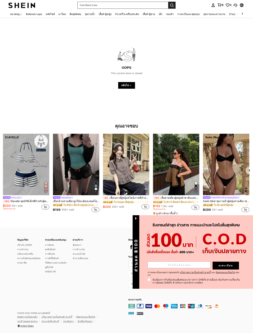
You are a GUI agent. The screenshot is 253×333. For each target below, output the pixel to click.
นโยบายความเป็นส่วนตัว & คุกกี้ (56, 317)
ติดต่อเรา (77, 245)
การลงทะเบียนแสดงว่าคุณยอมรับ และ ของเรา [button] (193, 273)
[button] (235, 5)
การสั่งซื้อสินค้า (52, 258)
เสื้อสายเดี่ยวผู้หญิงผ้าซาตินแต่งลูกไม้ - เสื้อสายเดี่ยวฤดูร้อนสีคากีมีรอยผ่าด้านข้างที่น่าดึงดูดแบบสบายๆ (176, 197)
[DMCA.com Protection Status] (140, 313)
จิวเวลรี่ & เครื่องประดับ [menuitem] (127, 14)
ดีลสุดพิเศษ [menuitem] (75, 14)
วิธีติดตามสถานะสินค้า (56, 263)
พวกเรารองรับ (135, 300)
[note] (166, 213)
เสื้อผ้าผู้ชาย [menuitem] (149, 14)
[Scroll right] (242, 14)
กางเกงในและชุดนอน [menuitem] (188, 14)
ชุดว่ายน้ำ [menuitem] (90, 14)
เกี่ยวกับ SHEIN (24, 245)
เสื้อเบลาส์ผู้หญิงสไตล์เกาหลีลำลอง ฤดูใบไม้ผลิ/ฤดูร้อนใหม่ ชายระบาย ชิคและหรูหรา (126, 197)
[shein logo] (21, 5)
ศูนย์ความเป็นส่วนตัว (27, 317)
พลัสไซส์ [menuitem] (50, 14)
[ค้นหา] (172, 5)
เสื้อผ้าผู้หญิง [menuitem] (105, 14)
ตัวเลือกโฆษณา (85, 321)
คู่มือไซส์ (49, 267)
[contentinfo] (183, 306)
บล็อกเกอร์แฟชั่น (25, 254)
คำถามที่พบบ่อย (80, 258)
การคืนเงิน (50, 254)
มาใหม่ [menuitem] (62, 14)
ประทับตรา (68, 321)
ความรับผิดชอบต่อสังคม (29, 258)
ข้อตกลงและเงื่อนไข (85, 317)
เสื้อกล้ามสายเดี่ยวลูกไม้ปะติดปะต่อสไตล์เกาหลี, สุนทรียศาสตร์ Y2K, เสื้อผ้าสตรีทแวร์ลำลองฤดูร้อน (76, 201)
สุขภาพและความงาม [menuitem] (214, 14)
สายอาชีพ (22, 263)
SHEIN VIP (50, 271)
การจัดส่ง (49, 245)
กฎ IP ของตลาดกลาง (27, 321)
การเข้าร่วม (22, 249)
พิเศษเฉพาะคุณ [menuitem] (34, 14)
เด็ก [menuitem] (160, 14)
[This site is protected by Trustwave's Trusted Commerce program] (131, 313)
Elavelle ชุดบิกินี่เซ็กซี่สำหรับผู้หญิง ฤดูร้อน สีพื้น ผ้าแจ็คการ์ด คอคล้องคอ (26, 201)
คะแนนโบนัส (79, 254)
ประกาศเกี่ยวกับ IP (50, 321)
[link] (220, 5)
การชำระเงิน (79, 249)
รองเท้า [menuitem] (170, 14)
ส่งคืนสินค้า (50, 249)
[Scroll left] (238, 14)
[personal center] (213, 5)
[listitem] (26, 174)
